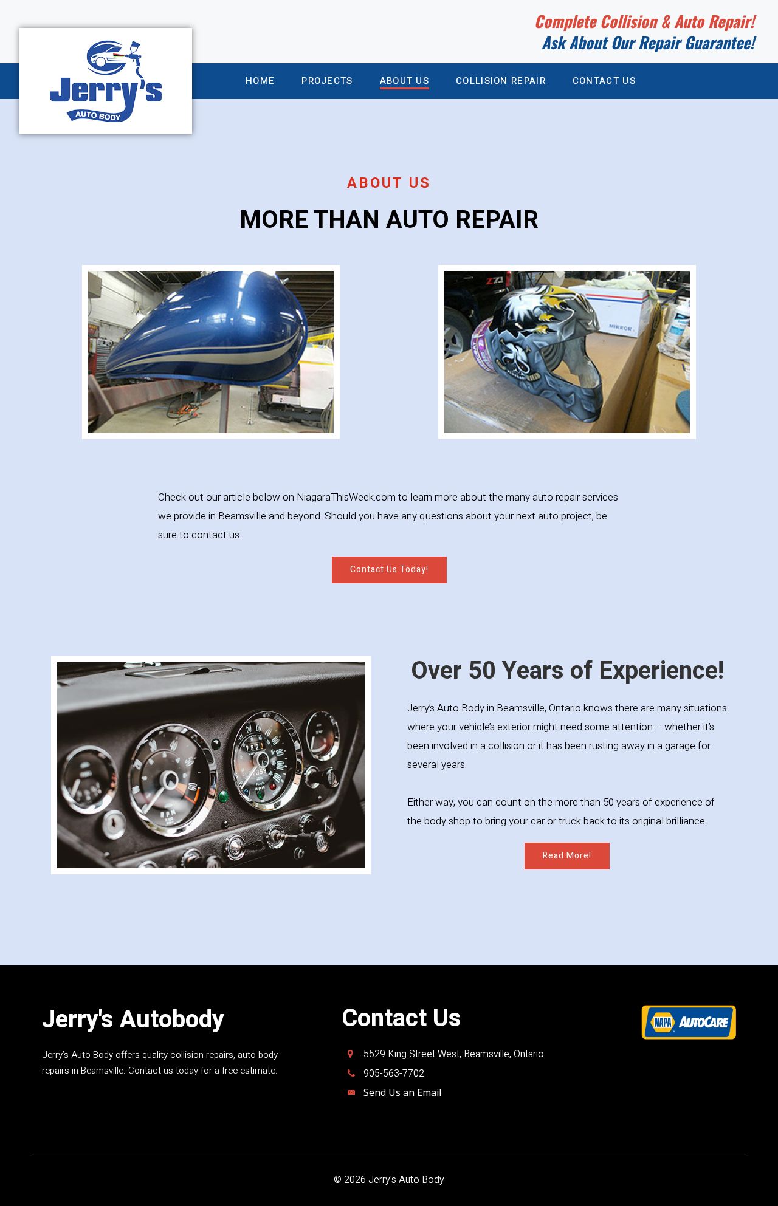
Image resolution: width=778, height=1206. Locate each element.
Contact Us (604, 80)
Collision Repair (501, 80)
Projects (327, 80)
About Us (404, 80)
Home (260, 80)
